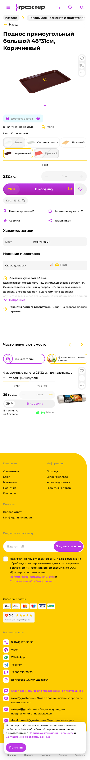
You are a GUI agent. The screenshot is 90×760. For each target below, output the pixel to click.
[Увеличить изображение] (72, 397)
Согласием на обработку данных (28, 736)
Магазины (10, 482)
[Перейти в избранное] (70, 7)
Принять (16, 747)
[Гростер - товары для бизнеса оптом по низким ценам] (30, 7)
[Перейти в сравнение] (58, 7)
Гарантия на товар (59, 487)
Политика (9, 487)
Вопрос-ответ (12, 512)
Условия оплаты (57, 476)
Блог (6, 476)
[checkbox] (5, 558)
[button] (82, 371)
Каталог (11, 18)
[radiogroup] (29, 386)
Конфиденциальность (18, 517)
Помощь (52, 471)
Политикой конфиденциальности (32, 576)
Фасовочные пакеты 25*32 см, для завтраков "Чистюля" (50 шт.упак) (37, 375)
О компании (11, 471)
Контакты (9, 493)
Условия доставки (58, 482)
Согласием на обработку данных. (32, 581)
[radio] (45, 160)
